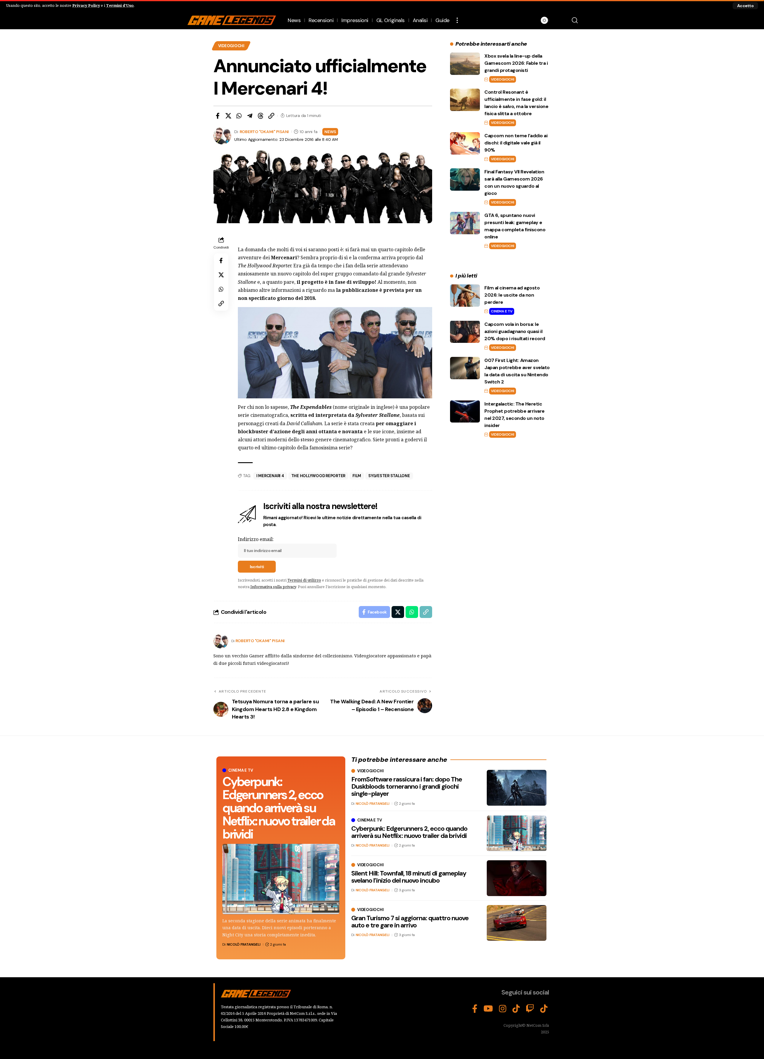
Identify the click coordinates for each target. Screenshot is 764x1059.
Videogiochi (231, 45)
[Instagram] (502, 1009)
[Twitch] (530, 1009)
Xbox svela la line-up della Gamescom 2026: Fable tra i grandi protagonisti (516, 63)
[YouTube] (488, 1009)
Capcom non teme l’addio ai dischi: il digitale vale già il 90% (515, 142)
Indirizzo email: (256, 539)
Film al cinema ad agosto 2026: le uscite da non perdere (512, 295)
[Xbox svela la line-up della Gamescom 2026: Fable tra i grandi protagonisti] (465, 64)
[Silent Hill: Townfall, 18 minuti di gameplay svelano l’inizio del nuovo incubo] (516, 878)
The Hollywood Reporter (318, 475)
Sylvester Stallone (389, 475)
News (330, 131)
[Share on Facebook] (217, 116)
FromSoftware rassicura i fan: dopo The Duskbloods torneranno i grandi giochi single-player (406, 786)
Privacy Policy (86, 5)
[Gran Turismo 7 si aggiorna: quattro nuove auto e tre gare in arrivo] (516, 923)
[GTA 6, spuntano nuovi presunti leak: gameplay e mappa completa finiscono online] (465, 223)
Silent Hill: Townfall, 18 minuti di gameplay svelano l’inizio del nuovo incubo (408, 877)
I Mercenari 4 (270, 475)
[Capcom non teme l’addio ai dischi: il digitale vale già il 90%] (465, 143)
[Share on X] (228, 116)
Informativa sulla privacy (273, 586)
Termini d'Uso (120, 5)
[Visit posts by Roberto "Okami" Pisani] (220, 640)
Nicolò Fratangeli (244, 944)
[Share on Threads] (260, 116)
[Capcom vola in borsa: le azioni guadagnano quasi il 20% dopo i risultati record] (465, 331)
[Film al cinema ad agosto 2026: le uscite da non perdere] (465, 295)
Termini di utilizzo (304, 580)
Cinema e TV (501, 311)
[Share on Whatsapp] (239, 116)
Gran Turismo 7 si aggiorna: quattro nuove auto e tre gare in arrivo (410, 921)
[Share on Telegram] (250, 116)
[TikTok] (516, 1009)
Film (356, 475)
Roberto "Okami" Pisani (264, 131)
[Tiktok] (544, 1009)
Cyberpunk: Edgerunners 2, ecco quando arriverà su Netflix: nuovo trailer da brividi (278, 807)
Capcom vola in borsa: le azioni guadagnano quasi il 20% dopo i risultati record (514, 331)
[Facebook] (475, 1009)
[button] (745, 5)
